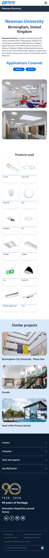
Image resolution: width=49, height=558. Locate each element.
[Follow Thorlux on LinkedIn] (6, 518)
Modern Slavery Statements (33, 534)
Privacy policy (8, 534)
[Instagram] (17, 518)
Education (19, 69)
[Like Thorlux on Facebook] (12, 518)
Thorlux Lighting (24, 542)
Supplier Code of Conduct (32, 537)
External (30, 69)
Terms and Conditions (11, 537)
